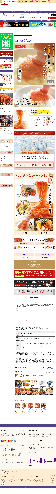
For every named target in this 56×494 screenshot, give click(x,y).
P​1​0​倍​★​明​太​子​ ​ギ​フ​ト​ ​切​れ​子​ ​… (43, 409)
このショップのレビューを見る (49, 368)
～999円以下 (27, 34)
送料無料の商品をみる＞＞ (34, 278)
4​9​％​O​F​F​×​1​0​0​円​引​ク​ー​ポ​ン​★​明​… (17, 409)
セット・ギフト (21, 33)
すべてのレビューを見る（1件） (49, 367)
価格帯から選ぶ (21, 34)
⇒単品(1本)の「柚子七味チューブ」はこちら (22, 40)
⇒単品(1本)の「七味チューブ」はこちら (21, 39)
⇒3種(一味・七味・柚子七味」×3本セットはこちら (23, 41)
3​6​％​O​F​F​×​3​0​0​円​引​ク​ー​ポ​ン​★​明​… (24, 409)
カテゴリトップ (16, 33)
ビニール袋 (36, 297)
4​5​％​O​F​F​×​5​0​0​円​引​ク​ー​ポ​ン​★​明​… (37, 409)
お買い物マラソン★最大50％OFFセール (25, 35)
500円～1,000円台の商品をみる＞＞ (34, 287)
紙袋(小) (31, 297)
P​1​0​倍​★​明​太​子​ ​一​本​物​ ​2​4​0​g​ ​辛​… (30, 409)
